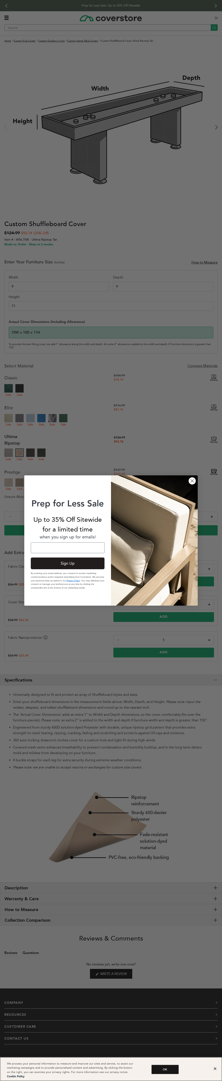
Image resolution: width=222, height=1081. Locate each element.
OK (165, 1069)
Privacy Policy (73, 580)
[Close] (215, 1068)
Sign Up (68, 563)
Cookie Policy (15, 1076)
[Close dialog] (192, 481)
